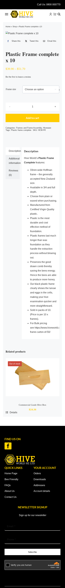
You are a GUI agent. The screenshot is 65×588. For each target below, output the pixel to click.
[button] (59, 14)
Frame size (11, 89)
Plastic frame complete (21, 130)
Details (13, 412)
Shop (15, 27)
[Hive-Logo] (21, 11)
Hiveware (47, 128)
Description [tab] (14, 151)
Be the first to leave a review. (18, 77)
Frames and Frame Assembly (29, 128)
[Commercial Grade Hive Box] (32, 379)
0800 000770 (53, 4)
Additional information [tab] (14, 160)
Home (8, 27)
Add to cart (32, 118)
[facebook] (8, 445)
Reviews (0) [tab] (13, 172)
